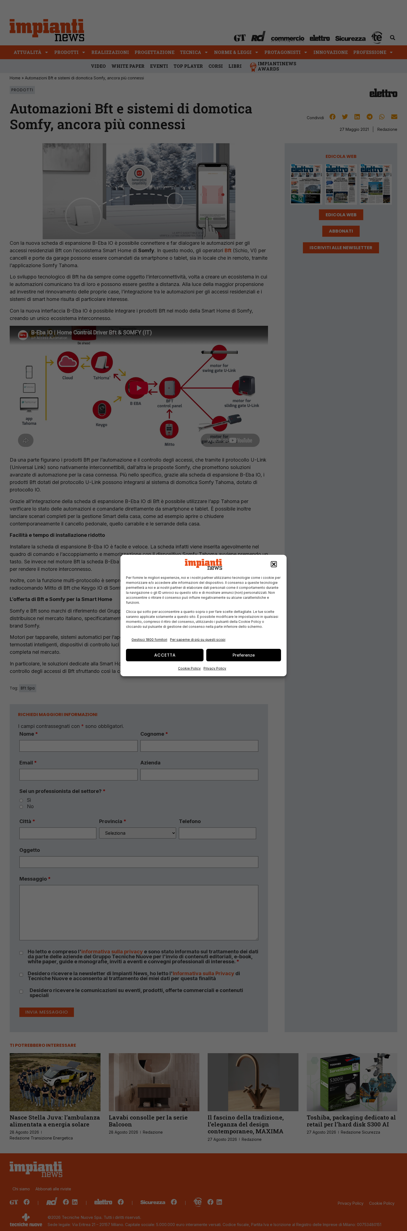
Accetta (165, 655)
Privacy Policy (215, 668)
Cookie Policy (189, 668)
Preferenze (244, 655)
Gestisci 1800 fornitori (149, 639)
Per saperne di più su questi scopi (197, 639)
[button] (274, 564)
